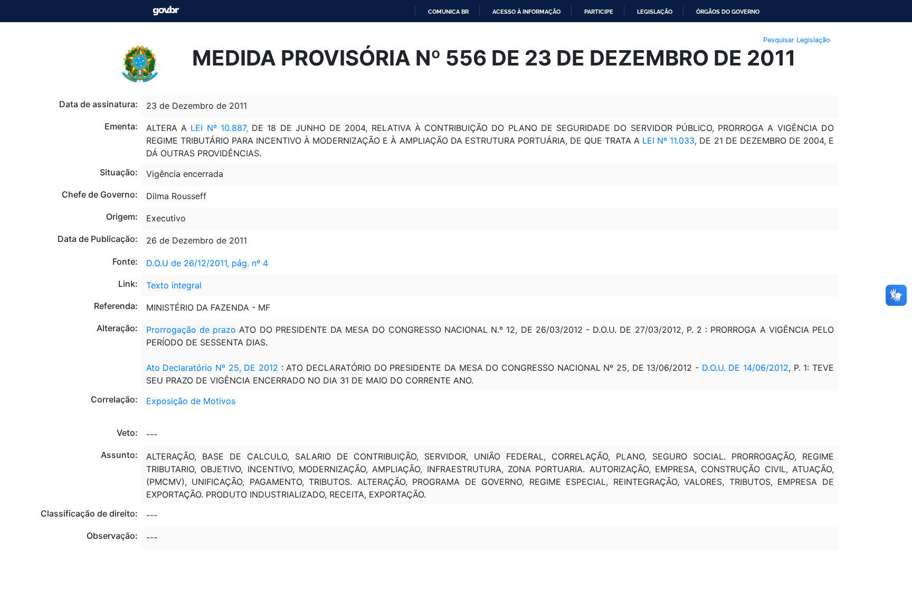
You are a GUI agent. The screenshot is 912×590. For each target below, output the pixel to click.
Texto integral (174, 285)
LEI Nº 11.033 (668, 140)
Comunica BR (448, 11)
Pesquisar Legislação (796, 40)
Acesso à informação (526, 11)
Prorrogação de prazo (191, 329)
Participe (598, 11)
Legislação (654, 11)
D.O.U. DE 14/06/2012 (745, 367)
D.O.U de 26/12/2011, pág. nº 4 (207, 263)
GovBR (166, 11)
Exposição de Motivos (190, 401)
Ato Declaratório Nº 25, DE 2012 (213, 367)
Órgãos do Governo (727, 11)
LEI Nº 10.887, (219, 128)
